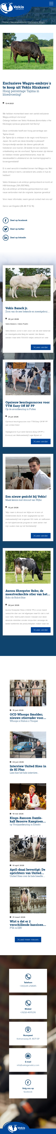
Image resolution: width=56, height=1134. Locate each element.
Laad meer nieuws (28, 939)
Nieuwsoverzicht (18, 22)
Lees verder (41, 347)
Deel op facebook (18, 220)
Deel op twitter (17, 229)
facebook (28, 1090)
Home (5, 22)
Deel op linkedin (18, 237)
